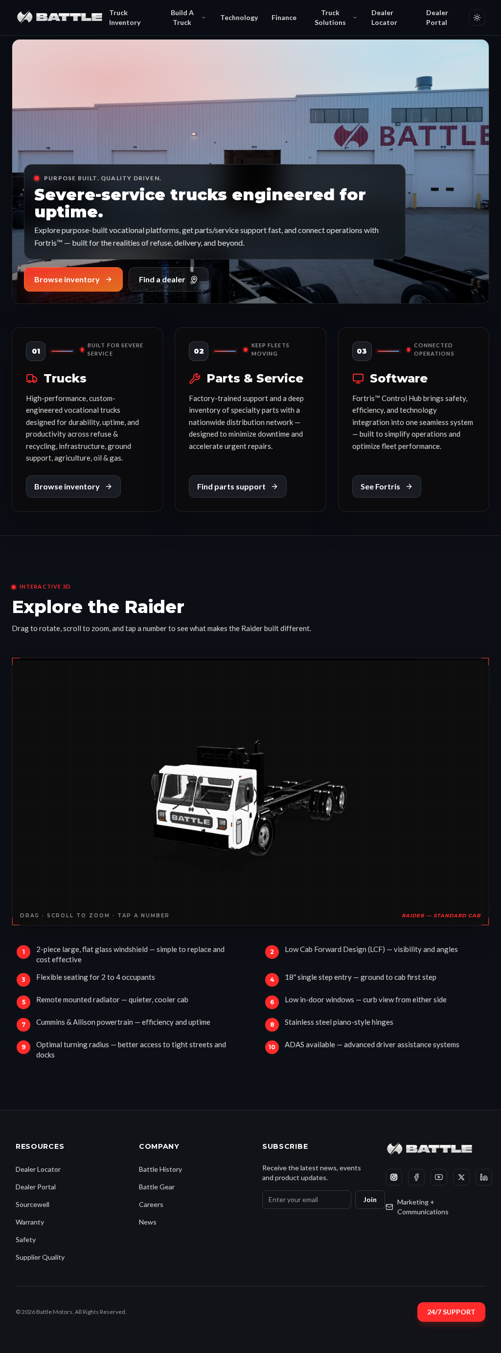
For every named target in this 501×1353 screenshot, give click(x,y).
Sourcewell (32, 1204)
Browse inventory (67, 279)
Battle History (160, 1169)
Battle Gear (157, 1187)
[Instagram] (394, 1177)
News (148, 1222)
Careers (151, 1204)
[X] (461, 1177)
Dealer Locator (384, 17)
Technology (239, 17)
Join (370, 1199)
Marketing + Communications (423, 1207)
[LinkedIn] (484, 1177)
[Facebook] (416, 1177)
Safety (26, 1239)
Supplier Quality (40, 1257)
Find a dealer (162, 279)
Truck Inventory (124, 17)
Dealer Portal (437, 17)
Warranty (30, 1222)
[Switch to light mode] (477, 17)
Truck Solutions (330, 17)
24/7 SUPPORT (451, 1312)
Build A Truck (182, 17)
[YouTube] (439, 1177)
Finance (284, 17)
